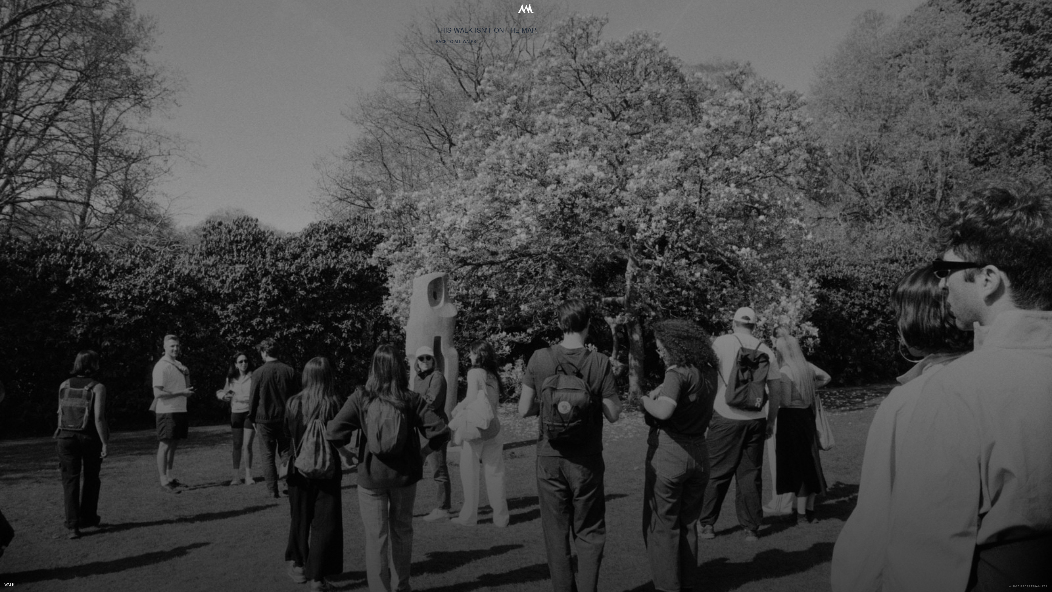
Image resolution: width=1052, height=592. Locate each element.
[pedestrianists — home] (526, 8)
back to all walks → (458, 41)
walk (9, 584)
